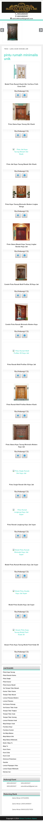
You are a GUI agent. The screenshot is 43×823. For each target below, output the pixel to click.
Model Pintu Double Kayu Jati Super (21, 605)
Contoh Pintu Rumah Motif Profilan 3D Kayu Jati (21, 284)
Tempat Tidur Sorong (10, 717)
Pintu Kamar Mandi (9, 685)
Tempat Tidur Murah (9, 695)
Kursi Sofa (6, 752)
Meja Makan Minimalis (10, 740)
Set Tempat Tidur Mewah (11, 688)
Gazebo (5, 762)
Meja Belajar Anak (9, 723)
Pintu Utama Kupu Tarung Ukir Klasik (21, 124)
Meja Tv (5, 746)
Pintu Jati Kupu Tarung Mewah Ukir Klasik (21, 164)
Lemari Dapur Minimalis (10, 769)
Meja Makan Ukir (8, 736)
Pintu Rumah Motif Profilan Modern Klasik (22, 404)
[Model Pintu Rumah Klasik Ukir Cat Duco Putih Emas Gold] (21, 71)
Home (6, 49)
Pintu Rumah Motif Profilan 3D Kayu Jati (21, 364)
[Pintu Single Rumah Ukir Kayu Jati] (21, 472)
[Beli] (18, 95)
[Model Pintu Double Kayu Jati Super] (21, 592)
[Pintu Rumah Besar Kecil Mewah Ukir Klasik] (12, 32)
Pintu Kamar (7, 682)
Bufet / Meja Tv (8, 743)
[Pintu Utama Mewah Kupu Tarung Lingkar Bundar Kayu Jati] (21, 232)
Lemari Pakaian (8, 701)
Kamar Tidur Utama (9, 691)
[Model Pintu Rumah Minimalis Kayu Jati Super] (21, 552)
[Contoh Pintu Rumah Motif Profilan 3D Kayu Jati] (21, 272)
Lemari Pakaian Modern (10, 698)
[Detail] (24, 95)
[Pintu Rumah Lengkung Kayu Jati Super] (21, 512)
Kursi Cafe (6, 756)
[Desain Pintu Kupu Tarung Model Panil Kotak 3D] (21, 632)
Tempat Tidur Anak (9, 714)
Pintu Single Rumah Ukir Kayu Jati (21, 484)
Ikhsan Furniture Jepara (28, 818)
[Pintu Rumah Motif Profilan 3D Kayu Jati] (21, 352)
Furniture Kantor (8, 730)
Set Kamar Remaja (9, 704)
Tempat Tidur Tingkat (10, 711)
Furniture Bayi (7, 727)
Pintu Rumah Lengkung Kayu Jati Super (21, 525)
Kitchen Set (7, 772)
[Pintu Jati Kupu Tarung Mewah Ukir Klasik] (21, 152)
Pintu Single (7, 678)
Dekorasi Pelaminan (9, 759)
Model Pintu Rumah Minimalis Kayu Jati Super (21, 565)
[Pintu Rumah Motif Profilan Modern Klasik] (21, 392)
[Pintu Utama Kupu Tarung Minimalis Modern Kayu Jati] (21, 432)
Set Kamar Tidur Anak (10, 707)
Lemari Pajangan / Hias (10, 765)
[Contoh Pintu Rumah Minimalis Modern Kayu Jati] (21, 312)
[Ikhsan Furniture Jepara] (21, 7)
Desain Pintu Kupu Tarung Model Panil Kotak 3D (21, 645)
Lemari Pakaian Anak (10, 720)
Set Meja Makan (8, 733)
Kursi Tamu (6, 749)
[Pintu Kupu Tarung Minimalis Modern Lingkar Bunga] (21, 192)
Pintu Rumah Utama (9, 675)
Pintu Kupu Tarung (9, 672)
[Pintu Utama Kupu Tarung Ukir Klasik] (21, 111)
